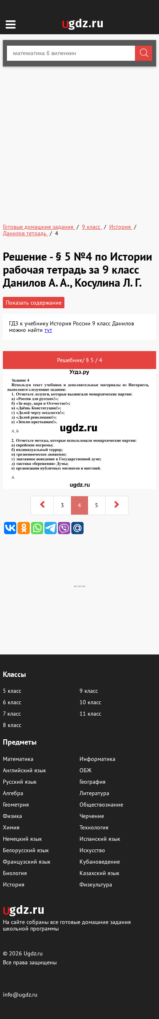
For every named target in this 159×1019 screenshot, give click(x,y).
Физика (12, 816)
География (93, 781)
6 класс (12, 702)
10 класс (90, 702)
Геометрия (16, 804)
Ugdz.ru (33, 953)
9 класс (89, 690)
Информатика (97, 759)
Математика (18, 759)
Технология (94, 827)
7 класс (12, 713)
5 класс (12, 690)
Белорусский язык (26, 850)
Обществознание (101, 804)
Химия (11, 827)
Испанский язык (100, 838)
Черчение (92, 816)
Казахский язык (99, 873)
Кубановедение (100, 861)
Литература (94, 793)
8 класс (12, 725)
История (13, 884)
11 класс (90, 713)
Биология (15, 873)
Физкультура (96, 884)
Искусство (92, 850)
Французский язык (27, 861)
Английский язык (24, 770)
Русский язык (20, 781)
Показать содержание (34, 302)
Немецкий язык (22, 838)
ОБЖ (85, 770)
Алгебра (13, 793)
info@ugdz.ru (20, 994)
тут (48, 330)
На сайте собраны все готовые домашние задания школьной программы (67, 925)
